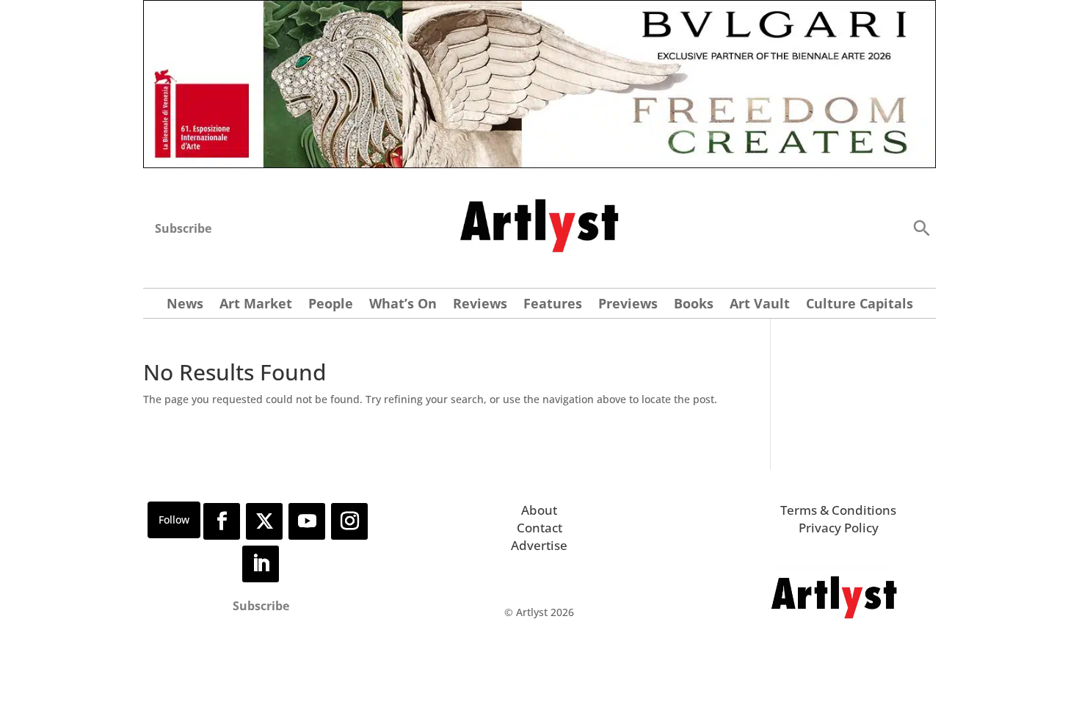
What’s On (403, 305)
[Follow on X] (264, 521)
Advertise (539, 545)
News (185, 305)
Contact (539, 527)
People (330, 305)
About (539, 510)
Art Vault (760, 305)
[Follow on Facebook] (221, 521)
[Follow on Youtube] (306, 521)
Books (693, 305)
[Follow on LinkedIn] (260, 564)
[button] (921, 227)
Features (552, 305)
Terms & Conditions (838, 510)
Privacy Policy (839, 527)
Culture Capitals (859, 305)
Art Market (255, 305)
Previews (628, 305)
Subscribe (183, 228)
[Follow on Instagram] (349, 521)
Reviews (480, 305)
